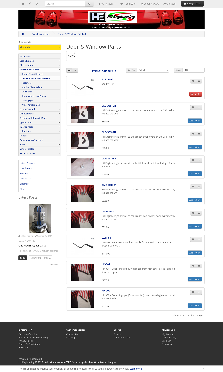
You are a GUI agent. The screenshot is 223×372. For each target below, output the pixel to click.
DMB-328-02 (109, 211)
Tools (22, 144)
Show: (178, 70)
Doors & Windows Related (72, 34)
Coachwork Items (41, 34)
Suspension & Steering (31, 140)
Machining (36, 257)
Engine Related (27, 109)
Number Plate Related (32, 87)
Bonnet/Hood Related (32, 74)
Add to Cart (194, 120)
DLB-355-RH (109, 132)
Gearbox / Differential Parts (33, 118)
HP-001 (106, 264)
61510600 (107, 79)
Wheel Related (27, 148)
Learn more (135, 368)
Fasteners (27, 82)
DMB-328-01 (109, 184)
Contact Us (25, 178)
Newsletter (167, 344)
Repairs (24, 135)
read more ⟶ (55, 264)
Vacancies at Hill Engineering (33, 337)
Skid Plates (27, 91)
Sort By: (131, 70)
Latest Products (27, 163)
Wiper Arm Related (31, 104)
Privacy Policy (25, 340)
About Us (24, 173)
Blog (22, 188)
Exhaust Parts (27, 113)
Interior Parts (26, 126)
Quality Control (27, 240)
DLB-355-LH (109, 105)
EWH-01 (106, 237)
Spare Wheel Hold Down (34, 96)
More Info (195, 94)
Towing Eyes (28, 100)
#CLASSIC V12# (27, 153)
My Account (168, 334)
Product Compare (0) (104, 70)
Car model (25, 42)
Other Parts (25, 131)
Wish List (166, 340)
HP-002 (106, 290)
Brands (117, 334)
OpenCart (37, 358)
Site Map (24, 183)
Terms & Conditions (29, 344)
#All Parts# (25, 56)
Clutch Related (27, 65)
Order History (169, 337)
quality (47, 257)
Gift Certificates (122, 337)
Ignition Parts (26, 122)
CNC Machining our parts (32, 245)
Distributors (26, 168)
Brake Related (27, 60)
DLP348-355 (109, 158)
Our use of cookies (28, 334)
